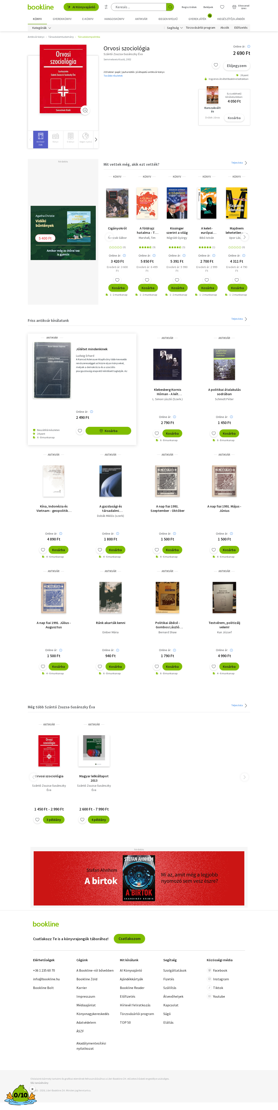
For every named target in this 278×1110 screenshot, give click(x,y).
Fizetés (168, 979)
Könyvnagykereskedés (92, 1014)
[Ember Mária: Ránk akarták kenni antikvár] (110, 597)
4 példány (98, 819)
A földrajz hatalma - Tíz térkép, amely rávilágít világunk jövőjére (147, 230)
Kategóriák (39, 28)
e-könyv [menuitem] (87, 19)
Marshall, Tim (147, 238)
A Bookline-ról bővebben (95, 970)
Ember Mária (111, 632)
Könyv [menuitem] (37, 19)
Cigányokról (117, 228)
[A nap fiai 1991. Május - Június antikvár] (224, 481)
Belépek (208, 7)
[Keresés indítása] (170, 7)
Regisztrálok (189, 7)
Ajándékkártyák (131, 979)
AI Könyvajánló (84, 7)
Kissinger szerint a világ (177, 230)
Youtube (219, 996)
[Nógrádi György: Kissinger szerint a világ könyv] (177, 203)
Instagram (221, 979)
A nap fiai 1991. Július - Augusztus (54, 624)
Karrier (81, 988)
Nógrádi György (177, 238)
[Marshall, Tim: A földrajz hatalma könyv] (147, 203)
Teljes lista (237, 162)
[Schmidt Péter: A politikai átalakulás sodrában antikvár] (224, 364)
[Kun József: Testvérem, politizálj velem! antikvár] (224, 597)
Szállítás (169, 988)
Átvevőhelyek (173, 996)
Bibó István (207, 238)
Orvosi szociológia (49, 776)
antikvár (52, 337)
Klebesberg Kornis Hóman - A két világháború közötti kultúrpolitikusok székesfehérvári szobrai (167, 391)
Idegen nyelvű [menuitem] (168, 19)
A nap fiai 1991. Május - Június (224, 508)
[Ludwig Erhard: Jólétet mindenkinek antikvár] (52, 370)
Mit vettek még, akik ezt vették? (131, 164)
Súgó (167, 1014)
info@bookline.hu (46, 979)
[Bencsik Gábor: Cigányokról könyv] (117, 203)
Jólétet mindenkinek (92, 349)
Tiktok (218, 988)
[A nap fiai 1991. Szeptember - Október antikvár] (167, 481)
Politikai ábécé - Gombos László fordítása (167, 624)
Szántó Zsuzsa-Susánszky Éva (49, 788)
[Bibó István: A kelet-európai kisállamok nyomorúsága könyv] (206, 203)
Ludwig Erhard (85, 356)
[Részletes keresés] (106, 7)
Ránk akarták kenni (110, 622)
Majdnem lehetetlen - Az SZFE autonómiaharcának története (237, 230)
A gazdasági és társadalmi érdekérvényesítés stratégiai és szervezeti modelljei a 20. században (110, 508)
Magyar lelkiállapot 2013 (94, 778)
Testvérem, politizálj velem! (224, 624)
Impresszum (85, 996)
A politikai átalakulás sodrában (224, 391)
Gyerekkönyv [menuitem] (62, 19)
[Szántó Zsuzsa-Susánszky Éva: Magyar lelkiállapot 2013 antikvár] (94, 750)
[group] (40, 139)
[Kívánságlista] (222, 7)
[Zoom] (85, 110)
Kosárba (234, 118)
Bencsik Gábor (117, 238)
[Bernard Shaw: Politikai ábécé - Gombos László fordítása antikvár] (167, 597)
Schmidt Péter (224, 399)
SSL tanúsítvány (39, 1082)
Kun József (224, 632)
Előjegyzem (237, 65)
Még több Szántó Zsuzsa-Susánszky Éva (61, 706)
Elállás (168, 1022)
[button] (95, 139)
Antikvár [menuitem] (141, 19)
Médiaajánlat (86, 1005)
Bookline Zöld (86, 979)
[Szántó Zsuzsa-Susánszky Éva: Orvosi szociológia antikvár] (63, 79)
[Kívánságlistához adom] (216, 65)
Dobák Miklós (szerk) (110, 516)
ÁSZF (80, 1031)
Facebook (220, 970)
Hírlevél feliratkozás (135, 1005)
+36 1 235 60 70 (44, 970)
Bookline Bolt (43, 988)
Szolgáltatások (174, 970)
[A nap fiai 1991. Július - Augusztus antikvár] (53, 597)
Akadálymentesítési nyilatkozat (91, 1046)
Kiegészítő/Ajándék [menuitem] (231, 19)
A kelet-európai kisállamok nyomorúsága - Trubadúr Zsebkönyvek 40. (207, 230)
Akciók (224, 27)
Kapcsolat (171, 1005)
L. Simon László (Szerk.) (167, 399)
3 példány (53, 819)
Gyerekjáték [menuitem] (200, 17)
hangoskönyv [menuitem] (114, 19)
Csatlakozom (130, 938)
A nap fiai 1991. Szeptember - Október (168, 508)
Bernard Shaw (168, 632)
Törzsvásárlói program (200, 27)
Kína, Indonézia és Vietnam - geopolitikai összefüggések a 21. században (53, 508)
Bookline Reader (132, 988)
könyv (117, 176)
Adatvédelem (86, 1022)
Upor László (236, 238)
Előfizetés (241, 27)
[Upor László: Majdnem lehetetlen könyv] (236, 203)
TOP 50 (125, 1022)
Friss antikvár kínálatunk (48, 320)
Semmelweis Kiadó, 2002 (117, 59)
